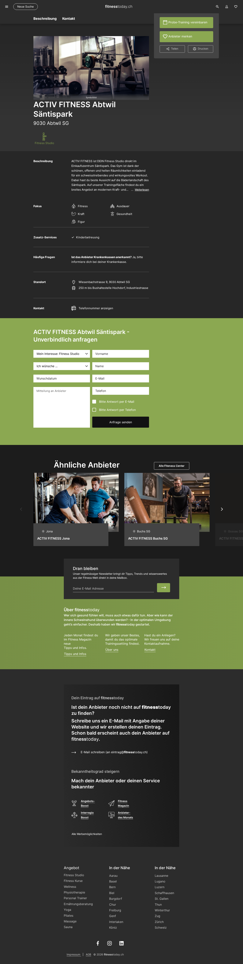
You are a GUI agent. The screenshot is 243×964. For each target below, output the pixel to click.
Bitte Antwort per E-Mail (116, 402)
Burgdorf (115, 899)
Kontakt (149, 650)
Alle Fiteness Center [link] (172, 465)
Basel (113, 881)
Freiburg (115, 910)
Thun (158, 904)
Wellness (70, 887)
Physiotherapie (74, 892)
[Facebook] (97, 943)
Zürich (159, 922)
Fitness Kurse (73, 881)
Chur (112, 904)
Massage (70, 921)
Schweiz (161, 927)
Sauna (68, 927)
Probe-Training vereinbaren (187, 22)
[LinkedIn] (121, 943)
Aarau (113, 876)
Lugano (160, 881)
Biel (111, 893)
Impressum (74, 954)
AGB (88, 954)
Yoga (67, 910)
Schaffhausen (164, 893)
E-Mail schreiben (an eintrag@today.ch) (112, 752)
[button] (21, 509)
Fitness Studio (74, 875)
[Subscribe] (163, 587)
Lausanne (161, 876)
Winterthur (162, 910)
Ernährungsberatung (78, 904)
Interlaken (116, 922)
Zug (157, 916)
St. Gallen (161, 899)
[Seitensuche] (217, 6)
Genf (112, 916)
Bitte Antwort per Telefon (117, 410)
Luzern (159, 887)
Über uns (111, 650)
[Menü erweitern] (7, 7)
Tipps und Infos (75, 654)
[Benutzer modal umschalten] (226, 6)
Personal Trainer (75, 898)
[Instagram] (109, 943)
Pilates (68, 915)
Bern (112, 887)
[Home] (119, 7)
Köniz (113, 927)
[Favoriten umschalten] (235, 6)
